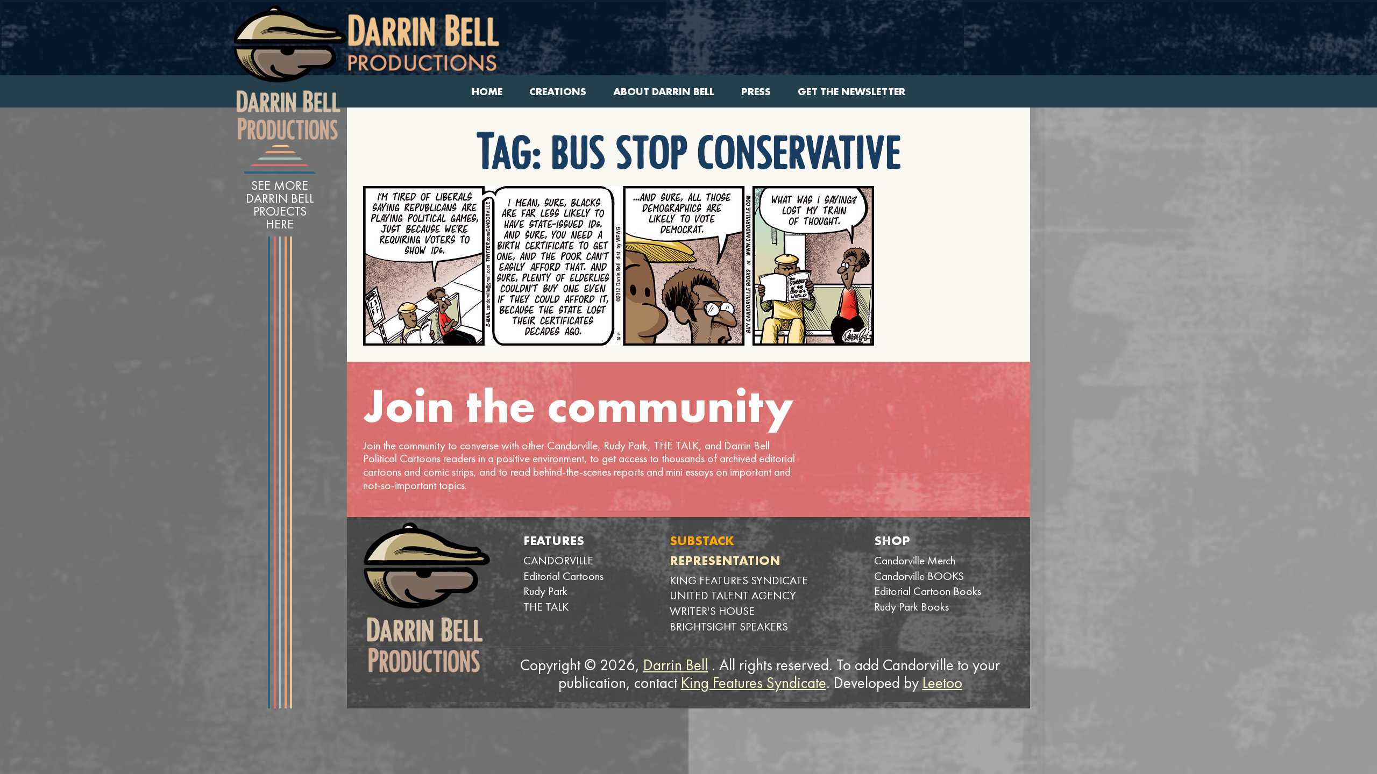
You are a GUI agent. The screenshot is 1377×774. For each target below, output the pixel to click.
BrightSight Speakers (729, 626)
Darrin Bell (675, 665)
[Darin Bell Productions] (290, 72)
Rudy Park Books (911, 606)
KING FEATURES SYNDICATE (739, 580)
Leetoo (942, 682)
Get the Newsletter (851, 91)
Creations (557, 91)
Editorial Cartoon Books (927, 591)
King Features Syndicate (753, 682)
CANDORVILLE (558, 560)
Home (487, 91)
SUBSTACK (702, 540)
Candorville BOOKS (919, 576)
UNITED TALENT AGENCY (733, 595)
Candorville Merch (914, 560)
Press (756, 91)
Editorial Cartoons (563, 576)
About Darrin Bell (663, 91)
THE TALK (546, 606)
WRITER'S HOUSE (712, 611)
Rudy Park (545, 591)
